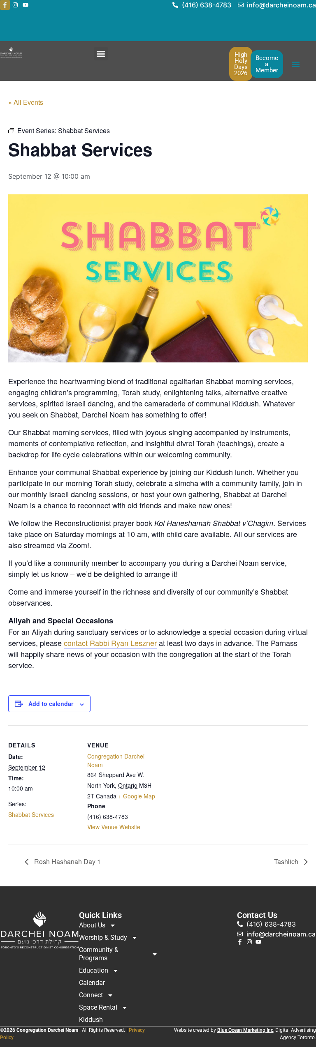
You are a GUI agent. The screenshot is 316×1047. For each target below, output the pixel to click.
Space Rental (98, 1007)
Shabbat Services (31, 814)
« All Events (25, 102)
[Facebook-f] (5, 5)
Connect (91, 995)
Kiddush (91, 1020)
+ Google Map (136, 796)
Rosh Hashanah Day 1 (67, 861)
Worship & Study (103, 937)
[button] (101, 53)
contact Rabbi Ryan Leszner (110, 642)
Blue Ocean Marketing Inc (245, 1030)
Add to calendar (50, 703)
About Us (92, 925)
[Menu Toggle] (296, 64)
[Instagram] (15, 5)
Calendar (92, 983)
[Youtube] (25, 5)
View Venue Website (113, 827)
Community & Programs (98, 954)
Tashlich (287, 861)
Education (93, 970)
